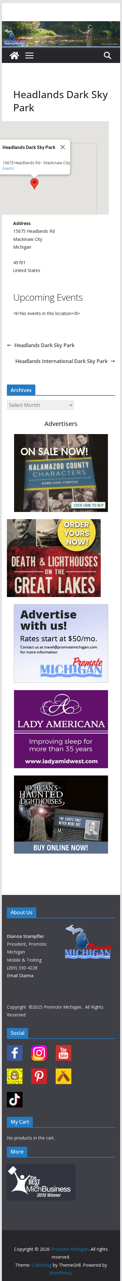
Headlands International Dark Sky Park (61, 361)
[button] (34, 184)
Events (8, 168)
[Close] (62, 147)
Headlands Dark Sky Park (44, 345)
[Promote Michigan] (61, 25)
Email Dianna (20, 975)
